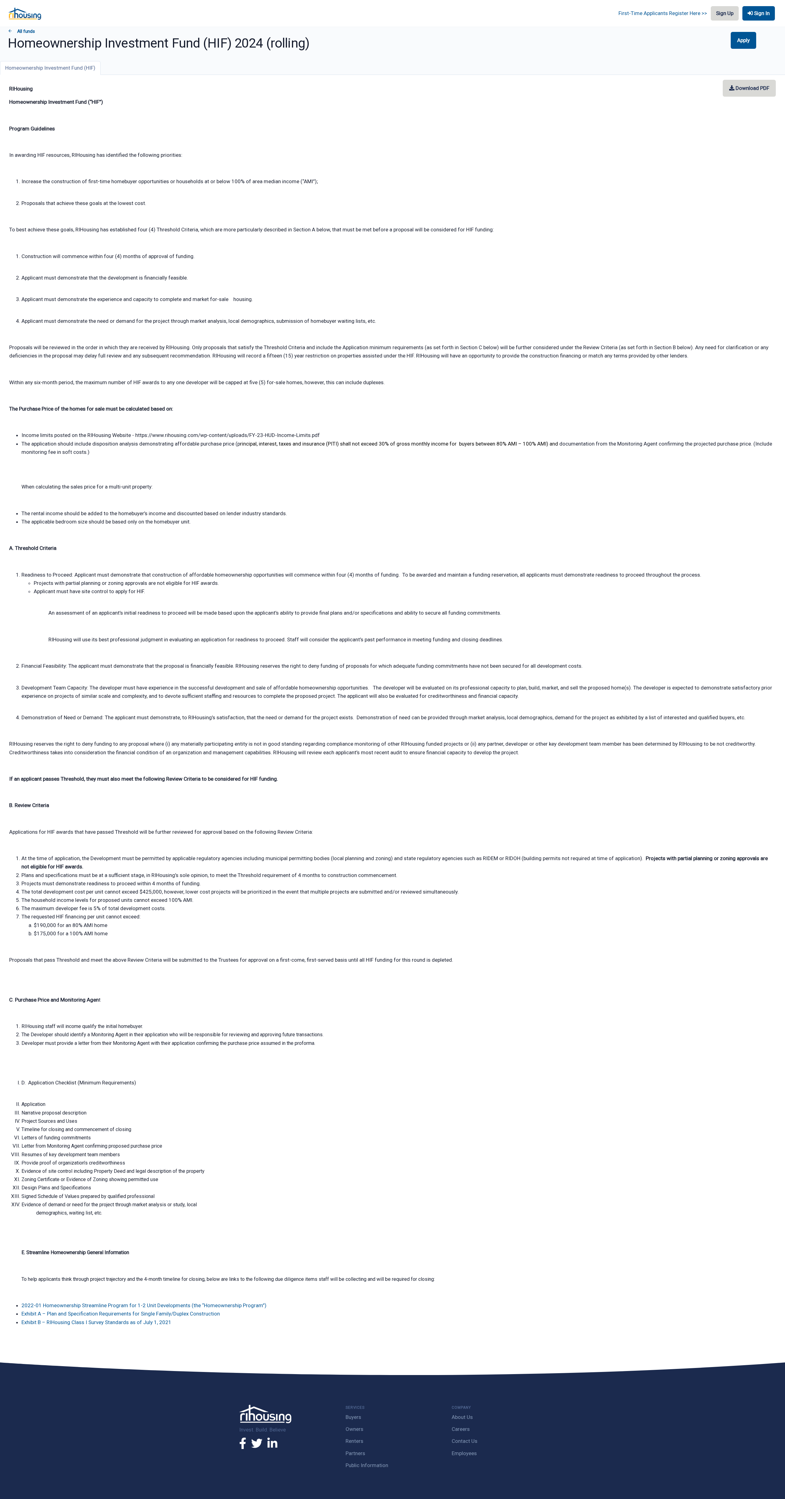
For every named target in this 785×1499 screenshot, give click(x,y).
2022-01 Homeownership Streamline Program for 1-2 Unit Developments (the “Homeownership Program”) (143, 1305)
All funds (25, 31)
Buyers (353, 1417)
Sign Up (724, 13)
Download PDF (751, 88)
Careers (461, 1429)
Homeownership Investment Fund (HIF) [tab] (50, 68)
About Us (462, 1417)
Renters (354, 1441)
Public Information (367, 1465)
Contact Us (464, 1441)
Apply (743, 40)
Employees (464, 1453)
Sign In (761, 13)
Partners (355, 1453)
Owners (354, 1429)
